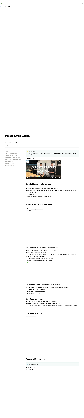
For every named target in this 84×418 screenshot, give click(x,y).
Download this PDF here (31, 315)
